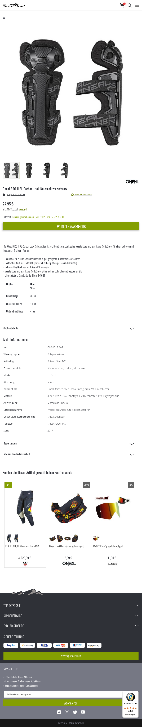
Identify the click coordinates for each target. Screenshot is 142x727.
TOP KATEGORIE (11, 605)
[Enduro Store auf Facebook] (59, 712)
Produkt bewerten (83, 194)
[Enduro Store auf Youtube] (83, 712)
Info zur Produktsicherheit (16, 454)
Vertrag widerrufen (71, 656)
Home (4, 18)
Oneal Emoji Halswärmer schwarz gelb (66, 546)
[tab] (69, 328)
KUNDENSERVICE (12, 615)
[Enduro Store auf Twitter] (75, 712)
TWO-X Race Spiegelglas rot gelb (108, 546)
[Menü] (136, 693)
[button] (29, 170)
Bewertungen (10, 443)
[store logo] (58, 5)
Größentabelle (10, 328)
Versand (23, 209)
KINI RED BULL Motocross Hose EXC (22, 546)
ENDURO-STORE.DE (13, 625)
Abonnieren (70, 703)
